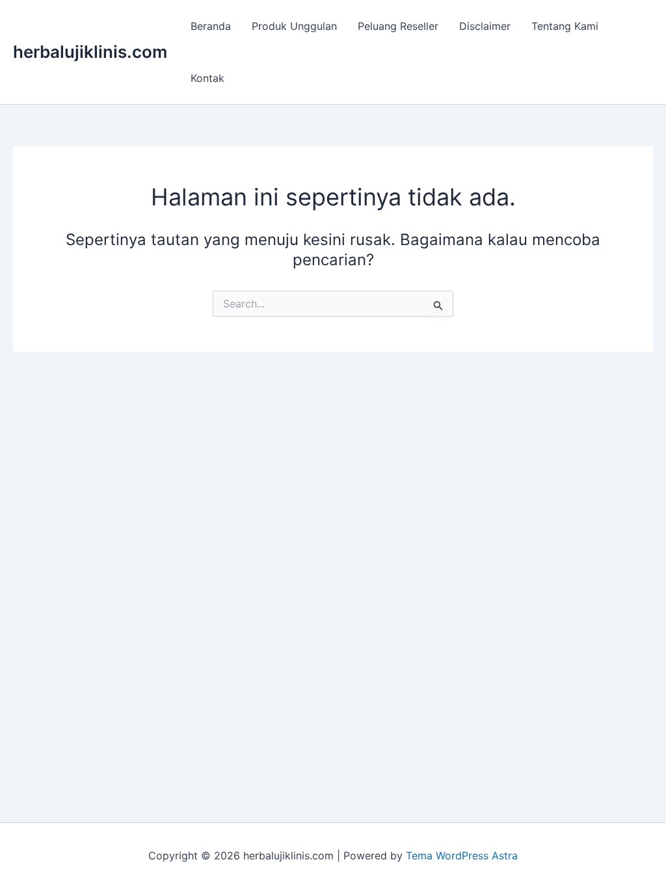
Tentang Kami (564, 26)
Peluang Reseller (398, 26)
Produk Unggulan (294, 26)
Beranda (211, 26)
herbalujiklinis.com (90, 52)
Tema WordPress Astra (462, 855)
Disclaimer (485, 26)
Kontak (207, 78)
